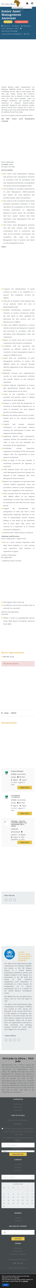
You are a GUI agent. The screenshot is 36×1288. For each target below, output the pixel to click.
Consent (17, 1124)
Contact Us (18, 1170)
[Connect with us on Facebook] (10, 1040)
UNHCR (13, 713)
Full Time (22, 777)
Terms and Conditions (18, 1254)
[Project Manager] (6, 773)
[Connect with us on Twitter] (14, 1040)
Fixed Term (7, 26)
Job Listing (18, 1104)
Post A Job (18, 1164)
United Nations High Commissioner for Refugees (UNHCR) (25, 956)
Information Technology (9, 31)
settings (25, 1281)
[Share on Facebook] (6, 900)
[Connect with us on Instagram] (19, 1040)
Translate (27, 10)
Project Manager (17, 771)
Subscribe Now (18, 1154)
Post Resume (18, 1107)
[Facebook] (13, 1263)
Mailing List (17, 1148)
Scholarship (18, 1110)
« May (3, 1184)
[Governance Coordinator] (6, 797)
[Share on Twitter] (10, 900)
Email (17, 1140)
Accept (5, 1285)
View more (25, 787)
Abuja (6, 713)
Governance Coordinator (15, 796)
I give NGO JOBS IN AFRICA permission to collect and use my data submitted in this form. (19, 1131)
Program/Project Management (11, 34)
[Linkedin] (18, 1263)
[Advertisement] (18, 66)
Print (27, 34)
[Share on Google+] (14, 900)
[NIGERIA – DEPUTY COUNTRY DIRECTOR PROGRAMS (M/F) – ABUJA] (6, 822)
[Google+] (22, 1263)
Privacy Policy (18, 1251)
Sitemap (18, 1218)
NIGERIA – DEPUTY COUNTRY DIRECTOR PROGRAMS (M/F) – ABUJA (19, 824)
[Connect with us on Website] (6, 1040)
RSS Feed (18, 1221)
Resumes (18, 1167)
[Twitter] (15, 1263)
